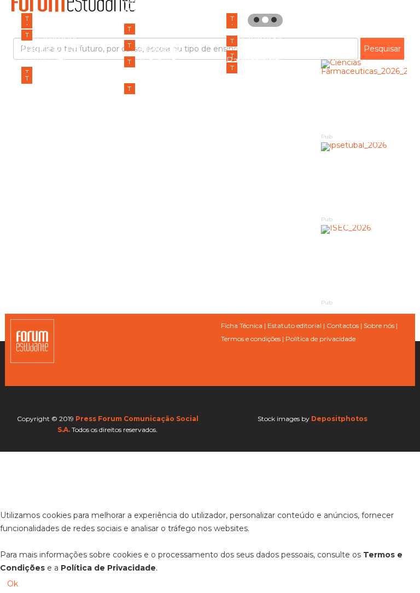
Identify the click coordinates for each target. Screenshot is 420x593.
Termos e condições (251, 339)
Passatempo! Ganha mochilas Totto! (158, 118)
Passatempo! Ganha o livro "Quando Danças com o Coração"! (258, 108)
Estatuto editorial (294, 325)
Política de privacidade (320, 339)
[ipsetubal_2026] (364, 178)
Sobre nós (379, 325)
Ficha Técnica (241, 325)
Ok (12, 584)
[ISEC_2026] (364, 261)
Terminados (52, 18)
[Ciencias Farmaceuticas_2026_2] (364, 95)
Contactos (342, 325)
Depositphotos (339, 418)
